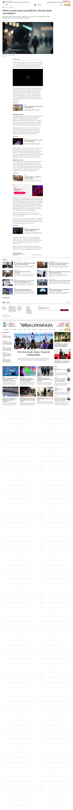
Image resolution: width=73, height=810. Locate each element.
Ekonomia (39, 4)
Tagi (26, 259)
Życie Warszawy (29, 313)
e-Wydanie (61, 329)
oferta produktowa (19, 318)
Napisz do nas (5, 308)
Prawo (25, 329)
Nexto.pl (27, 308)
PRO (29, 329)
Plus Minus (40, 329)
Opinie (55, 366)
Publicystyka (34, 329)
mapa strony (5, 318)
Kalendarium (11, 318)
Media (12, 7)
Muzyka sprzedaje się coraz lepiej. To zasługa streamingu (32, 177)
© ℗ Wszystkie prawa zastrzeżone (19, 254)
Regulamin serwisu (12, 308)
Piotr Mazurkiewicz (16, 59)
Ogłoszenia (19, 307)
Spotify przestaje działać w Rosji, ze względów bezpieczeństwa (32, 230)
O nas (3, 306)
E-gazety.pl (28, 307)
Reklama (19, 306)
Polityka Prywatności (12, 306)
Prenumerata (20, 308)
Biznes (9, 7)
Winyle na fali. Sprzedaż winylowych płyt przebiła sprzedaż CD (33, 107)
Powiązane (5, 259)
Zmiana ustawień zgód (12, 307)
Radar (50, 329)
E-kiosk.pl (27, 306)
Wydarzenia (14, 329)
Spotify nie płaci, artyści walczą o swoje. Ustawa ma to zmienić (33, 140)
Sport (55, 329)
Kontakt (4, 307)
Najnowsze (19, 259)
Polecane (12, 259)
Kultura (46, 329)
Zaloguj (67, 329)
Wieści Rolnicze (29, 312)
